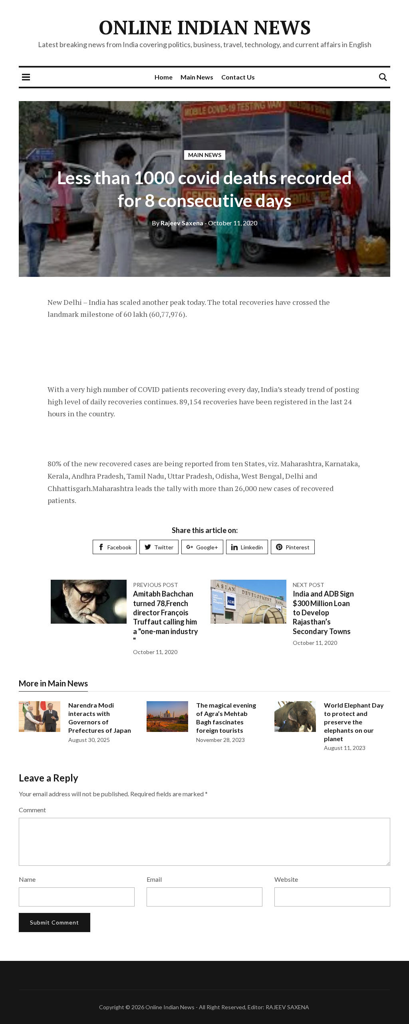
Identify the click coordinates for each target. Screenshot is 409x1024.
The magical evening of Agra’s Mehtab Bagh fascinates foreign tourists (226, 717)
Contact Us (238, 77)
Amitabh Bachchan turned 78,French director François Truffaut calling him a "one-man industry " (165, 617)
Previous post (155, 584)
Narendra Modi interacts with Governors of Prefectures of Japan (99, 717)
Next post (308, 584)
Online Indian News (205, 27)
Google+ (207, 547)
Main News (197, 77)
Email (154, 879)
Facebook (119, 547)
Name (27, 879)
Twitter (163, 547)
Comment (32, 809)
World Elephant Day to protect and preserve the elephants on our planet (354, 721)
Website (286, 879)
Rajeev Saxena (177, 223)
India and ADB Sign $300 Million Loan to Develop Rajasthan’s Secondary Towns (323, 612)
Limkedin (252, 547)
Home (164, 77)
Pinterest (298, 547)
